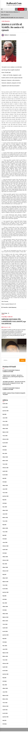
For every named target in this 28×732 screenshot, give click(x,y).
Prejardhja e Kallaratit (7, 316)
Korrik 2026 (5, 407)
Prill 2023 (5, 482)
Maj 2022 (4, 499)
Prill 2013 (5, 681)
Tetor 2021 (5, 521)
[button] (16, 9)
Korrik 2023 (5, 474)
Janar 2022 (5, 514)
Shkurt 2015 (5, 613)
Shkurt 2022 (5, 510)
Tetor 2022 (5, 492)
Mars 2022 (5, 506)
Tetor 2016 (5, 585)
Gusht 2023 (5, 471)
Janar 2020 (5, 542)
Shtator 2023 (5, 467)
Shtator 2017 (5, 570)
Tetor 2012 (5, 702)
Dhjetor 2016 (5, 581)
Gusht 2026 (5, 403)
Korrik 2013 (5, 670)
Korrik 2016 (5, 588)
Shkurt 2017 (5, 578)
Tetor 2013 (5, 659)
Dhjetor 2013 (5, 652)
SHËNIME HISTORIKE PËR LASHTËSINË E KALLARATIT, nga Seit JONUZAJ (14, 321)
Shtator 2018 (5, 560)
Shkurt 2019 (5, 556)
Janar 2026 (5, 417)
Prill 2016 (5, 599)
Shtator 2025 (5, 425)
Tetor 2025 (5, 421)
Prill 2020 (5, 538)
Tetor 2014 (5, 624)
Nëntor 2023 (5, 460)
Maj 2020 (4, 535)
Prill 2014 (5, 642)
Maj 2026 (4, 414)
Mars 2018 (5, 563)
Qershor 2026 (5, 410)
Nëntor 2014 (5, 620)
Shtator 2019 (5, 546)
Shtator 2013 (5, 663)
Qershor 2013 (5, 674)
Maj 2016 (4, 595)
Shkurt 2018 (5, 567)
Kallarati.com (14, 3)
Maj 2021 (4, 524)
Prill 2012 (5, 724)
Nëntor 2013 (5, 656)
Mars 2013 (5, 684)
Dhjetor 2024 (5, 432)
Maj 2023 (4, 478)
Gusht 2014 (5, 627)
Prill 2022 (5, 503)
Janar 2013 (5, 692)
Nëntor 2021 (5, 517)
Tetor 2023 (5, 464)
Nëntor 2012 (5, 699)
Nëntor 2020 (5, 528)
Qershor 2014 (5, 635)
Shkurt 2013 (5, 688)
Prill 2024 (5, 449)
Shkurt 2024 (5, 457)
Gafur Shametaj (5, 21)
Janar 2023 (5, 489)
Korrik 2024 (5, 442)
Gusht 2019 (5, 549)
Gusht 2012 (5, 709)
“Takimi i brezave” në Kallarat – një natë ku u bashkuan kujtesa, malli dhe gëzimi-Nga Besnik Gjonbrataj (13, 377)
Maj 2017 (4, 574)
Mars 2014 (5, 645)
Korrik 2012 (5, 713)
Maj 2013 (4, 677)
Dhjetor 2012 (5, 695)
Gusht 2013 (5, 667)
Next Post (4, 313)
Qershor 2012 (5, 716)
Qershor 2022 (5, 496)
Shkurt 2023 (5, 485)
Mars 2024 (5, 453)
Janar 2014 (5, 649)
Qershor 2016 (5, 592)
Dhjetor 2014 (5, 617)
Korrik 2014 (5, 631)
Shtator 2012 (5, 706)
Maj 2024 (4, 446)
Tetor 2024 (5, 435)
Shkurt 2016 (5, 606)
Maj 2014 (4, 638)
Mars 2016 (5, 603)
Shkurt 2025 (5, 428)
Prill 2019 (5, 553)
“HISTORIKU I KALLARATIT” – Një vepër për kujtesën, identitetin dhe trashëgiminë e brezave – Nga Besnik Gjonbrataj (14, 383)
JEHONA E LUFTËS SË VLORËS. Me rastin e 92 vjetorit (13, 27)
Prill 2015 (5, 610)
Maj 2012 (4, 720)
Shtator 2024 (5, 439)
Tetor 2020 (5, 531)
